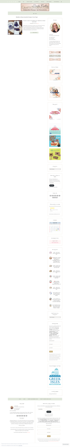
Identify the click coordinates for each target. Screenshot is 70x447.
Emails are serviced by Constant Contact (54, 441)
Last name (51, 347)
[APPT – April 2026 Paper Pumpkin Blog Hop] (50, 287)
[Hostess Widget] (55, 75)
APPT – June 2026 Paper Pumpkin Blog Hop (56, 271)
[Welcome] (55, 27)
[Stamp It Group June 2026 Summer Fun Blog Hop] (50, 276)
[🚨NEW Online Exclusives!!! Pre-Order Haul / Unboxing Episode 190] (50, 281)
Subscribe (51, 185)
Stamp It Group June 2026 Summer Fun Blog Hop (56, 277)
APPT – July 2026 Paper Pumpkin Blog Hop (56, 253)
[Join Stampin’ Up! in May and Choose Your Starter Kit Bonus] (50, 293)
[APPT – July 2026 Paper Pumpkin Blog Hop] (50, 252)
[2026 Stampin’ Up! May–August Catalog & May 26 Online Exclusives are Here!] (50, 299)
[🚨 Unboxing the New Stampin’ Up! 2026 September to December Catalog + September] (50, 258)
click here (28, 432)
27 (56, 230)
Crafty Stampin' (35, 7)
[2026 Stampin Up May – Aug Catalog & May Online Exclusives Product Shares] (50, 305)
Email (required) (51, 340)
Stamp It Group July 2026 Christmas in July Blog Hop (56, 266)
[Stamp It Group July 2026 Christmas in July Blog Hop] (50, 266)
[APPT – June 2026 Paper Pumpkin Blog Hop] (50, 271)
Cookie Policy (20, 445)
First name (51, 344)
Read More (35, 32)
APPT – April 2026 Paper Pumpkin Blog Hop (56, 288)
